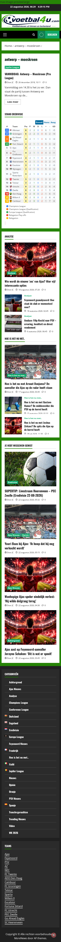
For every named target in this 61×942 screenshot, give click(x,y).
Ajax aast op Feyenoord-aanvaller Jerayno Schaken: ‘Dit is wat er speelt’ (28, 651)
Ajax (7, 854)
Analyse (11, 273)
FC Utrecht (11, 910)
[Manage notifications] (53, 935)
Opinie (25, 535)
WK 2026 (13, 833)
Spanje (12, 805)
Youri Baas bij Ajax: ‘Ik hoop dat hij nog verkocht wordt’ (29, 545)
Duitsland (14, 716)
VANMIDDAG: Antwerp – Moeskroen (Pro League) (28, 76)
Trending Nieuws (17, 819)
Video (12, 826)
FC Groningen (13, 886)
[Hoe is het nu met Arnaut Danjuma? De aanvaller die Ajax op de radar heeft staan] (30, 362)
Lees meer (14, 102)
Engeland (13, 723)
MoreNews (20, 938)
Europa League (16, 737)
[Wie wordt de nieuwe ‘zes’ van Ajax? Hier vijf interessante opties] (30, 260)
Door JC (10, 82)
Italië (11, 764)
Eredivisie (12, 482)
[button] (5, 34)
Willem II (10, 898)
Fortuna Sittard (14, 906)
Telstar (9, 890)
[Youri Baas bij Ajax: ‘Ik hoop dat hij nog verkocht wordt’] (30, 522)
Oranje (12, 792)
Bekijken (52, 34)
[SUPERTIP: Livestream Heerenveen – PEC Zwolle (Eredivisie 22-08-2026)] (30, 469)
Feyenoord (11, 858)
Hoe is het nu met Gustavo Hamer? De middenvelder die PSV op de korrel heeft (13, 405)
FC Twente (11, 874)
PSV (7, 862)
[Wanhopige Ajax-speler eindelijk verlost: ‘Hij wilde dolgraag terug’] (30, 574)
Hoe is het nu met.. (16, 375)
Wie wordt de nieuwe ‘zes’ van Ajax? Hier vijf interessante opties (30, 283)
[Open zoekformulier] (34, 35)
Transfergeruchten (18, 812)
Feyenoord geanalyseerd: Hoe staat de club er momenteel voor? (13, 303)
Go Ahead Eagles (14, 918)
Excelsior (10, 902)
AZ (6, 866)
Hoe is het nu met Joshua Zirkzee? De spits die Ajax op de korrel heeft (13, 425)
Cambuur (10, 882)
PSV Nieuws (15, 798)
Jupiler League (12, 67)
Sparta (9, 894)
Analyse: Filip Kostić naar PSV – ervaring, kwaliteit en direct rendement (13, 323)
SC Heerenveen (14, 922)
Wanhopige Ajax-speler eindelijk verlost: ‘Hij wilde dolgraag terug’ (30, 598)
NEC (7, 870)
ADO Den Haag (13, 878)
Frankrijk (13, 751)
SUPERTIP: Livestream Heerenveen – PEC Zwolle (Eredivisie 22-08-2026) (30, 493)
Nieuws (12, 778)
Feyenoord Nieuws (18, 744)
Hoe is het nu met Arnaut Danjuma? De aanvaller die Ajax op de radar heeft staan (28, 386)
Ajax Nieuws (14, 535)
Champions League (18, 702)
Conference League (19, 709)
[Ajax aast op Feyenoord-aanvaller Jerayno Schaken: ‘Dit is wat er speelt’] (30, 627)
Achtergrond (14, 640)
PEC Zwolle (11, 914)
